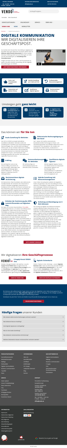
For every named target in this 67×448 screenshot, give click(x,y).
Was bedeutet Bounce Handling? (12, 321)
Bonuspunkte (4, 394)
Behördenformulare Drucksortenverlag (51, 369)
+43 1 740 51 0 (39, 391)
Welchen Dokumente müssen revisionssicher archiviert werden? (21, 339)
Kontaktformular (39, 383)
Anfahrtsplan (27, 364)
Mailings (3, 361)
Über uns (26, 357)
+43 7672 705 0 (39, 387)
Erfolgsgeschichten (6, 392)
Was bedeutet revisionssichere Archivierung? (15, 335)
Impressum (4, 412)
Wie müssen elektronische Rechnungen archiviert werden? (19, 317)
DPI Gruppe (27, 366)
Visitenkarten (49, 372)
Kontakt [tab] (37, 377)
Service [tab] (3, 377)
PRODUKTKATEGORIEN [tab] (7, 354)
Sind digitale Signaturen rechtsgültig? (13, 326)
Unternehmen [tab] (28, 354)
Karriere (26, 373)
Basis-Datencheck (6, 385)
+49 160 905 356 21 (40, 395)
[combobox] (43, 11)
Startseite (3, 31)
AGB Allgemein (5, 419)
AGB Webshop (5, 422)
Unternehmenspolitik (6, 428)
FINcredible (25, 207)
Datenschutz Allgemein (7, 415)
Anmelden (4, 17)
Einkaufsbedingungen (6, 424)
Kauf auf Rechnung (29, 412)
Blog (25, 371)
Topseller (3, 371)
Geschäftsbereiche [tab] (52, 354)
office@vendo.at (29, 4)
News (2, 373)
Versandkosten (5, 426)
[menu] (33, 24)
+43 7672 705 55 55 (51, 4)
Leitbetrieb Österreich (29, 368)
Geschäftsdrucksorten (7, 357)
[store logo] (10, 11)
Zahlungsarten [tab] (29, 409)
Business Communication (8, 368)
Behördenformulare (6, 359)
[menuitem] (9, 22)
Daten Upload (5, 381)
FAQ (2, 388)
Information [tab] (5, 409)
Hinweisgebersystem (6, 431)
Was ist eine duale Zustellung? (11, 330)
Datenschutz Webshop (7, 417)
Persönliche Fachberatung (41, 381)
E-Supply (48, 364)
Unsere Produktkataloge (7, 383)
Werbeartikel (4, 364)
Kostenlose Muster (6, 397)
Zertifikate (26, 361)
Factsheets (4, 390)
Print (47, 366)
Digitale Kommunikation (7, 366)
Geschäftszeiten (28, 359)
